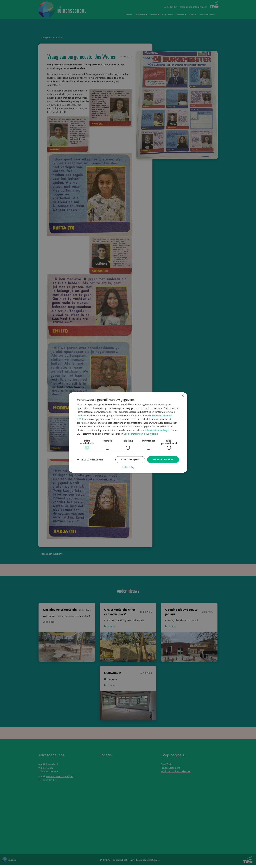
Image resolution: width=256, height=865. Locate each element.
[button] (90, 459)
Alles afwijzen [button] (130, 459)
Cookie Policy (128, 467)
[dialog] (128, 432)
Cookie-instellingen (133, 433)
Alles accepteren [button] (163, 459)
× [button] (182, 396)
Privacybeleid (151, 433)
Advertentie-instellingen (157, 430)
